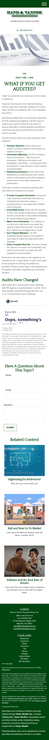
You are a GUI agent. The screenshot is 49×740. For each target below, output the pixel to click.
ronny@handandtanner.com (24, 628)
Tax (24, 648)
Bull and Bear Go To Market (24, 528)
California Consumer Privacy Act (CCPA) (20, 698)
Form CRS (9, 663)
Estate (24, 643)
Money (24, 651)
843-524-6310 (26, 30)
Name (8, 375)
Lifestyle (24, 653)
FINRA (5, 716)
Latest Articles (24, 656)
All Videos (24, 658)
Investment (24, 641)
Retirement (24, 638)
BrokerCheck (6, 670)
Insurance (25, 646)
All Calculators (24, 661)
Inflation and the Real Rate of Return (24, 581)
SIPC (11, 716)
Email (8, 390)
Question (8, 404)
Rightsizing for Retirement (24, 479)
